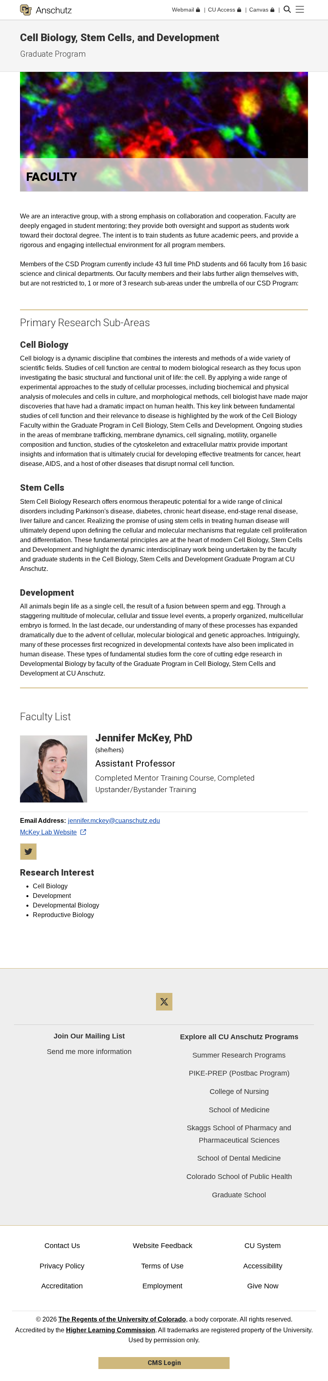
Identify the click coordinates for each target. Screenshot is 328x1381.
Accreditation (62, 1286)
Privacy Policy (62, 1266)
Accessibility (262, 1266)
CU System (262, 1246)
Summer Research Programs (239, 1055)
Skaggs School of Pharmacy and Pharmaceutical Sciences (239, 1134)
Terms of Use (162, 1266)
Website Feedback (162, 1246)
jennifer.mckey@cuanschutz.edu (114, 820)
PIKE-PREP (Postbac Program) (239, 1073)
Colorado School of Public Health (239, 1177)
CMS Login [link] (164, 1363)
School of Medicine (239, 1110)
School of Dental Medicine (239, 1158)
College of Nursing (239, 1092)
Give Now (262, 1286)
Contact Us (62, 1246)
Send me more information (89, 1052)
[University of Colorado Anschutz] (46, 10)
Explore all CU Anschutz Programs (239, 1037)
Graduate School (239, 1195)
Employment (162, 1286)
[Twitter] (164, 1013)
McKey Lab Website (48, 832)
